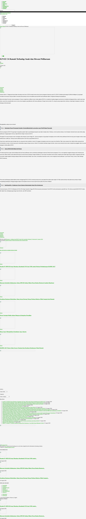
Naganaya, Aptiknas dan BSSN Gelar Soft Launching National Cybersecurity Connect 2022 (24, 239)
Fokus (4, 492)
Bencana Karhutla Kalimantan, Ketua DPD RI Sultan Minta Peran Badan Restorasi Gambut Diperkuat (27, 283)
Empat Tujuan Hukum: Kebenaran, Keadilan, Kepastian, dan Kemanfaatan (17, 418)
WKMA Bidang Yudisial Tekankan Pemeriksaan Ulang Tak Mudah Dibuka (18, 415)
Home (1, 26)
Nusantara (5, 3)
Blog (4, 488)
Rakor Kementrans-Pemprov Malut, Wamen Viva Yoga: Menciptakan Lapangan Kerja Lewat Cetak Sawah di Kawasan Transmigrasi (29, 412)
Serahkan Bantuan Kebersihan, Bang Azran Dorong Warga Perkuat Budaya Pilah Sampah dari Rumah (27, 299)
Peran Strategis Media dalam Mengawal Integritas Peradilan (15, 315)
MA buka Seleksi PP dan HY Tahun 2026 (11, 419)
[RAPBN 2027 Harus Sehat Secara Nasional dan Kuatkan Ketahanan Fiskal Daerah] (7, 344)
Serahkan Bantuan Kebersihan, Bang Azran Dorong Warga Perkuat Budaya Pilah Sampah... (24, 478)
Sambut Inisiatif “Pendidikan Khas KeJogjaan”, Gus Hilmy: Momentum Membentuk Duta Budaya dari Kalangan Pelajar (27, 409)
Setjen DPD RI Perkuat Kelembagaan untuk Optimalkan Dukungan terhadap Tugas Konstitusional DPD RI (24, 408)
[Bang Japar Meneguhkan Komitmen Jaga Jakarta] (7, 328)
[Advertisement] (43, 77)
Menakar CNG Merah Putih (8, 421)
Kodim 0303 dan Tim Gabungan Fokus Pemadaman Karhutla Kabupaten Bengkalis (19, 417)
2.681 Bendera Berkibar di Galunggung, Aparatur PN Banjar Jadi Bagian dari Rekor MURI (21, 420)
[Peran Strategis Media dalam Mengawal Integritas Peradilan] (7, 311)
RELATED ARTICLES (4, 250)
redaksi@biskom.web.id (9, 447)
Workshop (5, 7)
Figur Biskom (6, 491)
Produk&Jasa (5, 6)
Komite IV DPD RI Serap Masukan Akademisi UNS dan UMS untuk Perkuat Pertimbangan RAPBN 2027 (27, 266)
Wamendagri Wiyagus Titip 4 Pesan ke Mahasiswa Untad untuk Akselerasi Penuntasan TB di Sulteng (23, 414)
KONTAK (5, 495)
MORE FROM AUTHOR (12, 250)
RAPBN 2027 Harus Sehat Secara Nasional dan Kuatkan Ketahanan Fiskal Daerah (21, 348)
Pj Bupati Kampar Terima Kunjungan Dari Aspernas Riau (16, 240)
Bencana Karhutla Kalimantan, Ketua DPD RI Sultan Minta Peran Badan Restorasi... (22, 468)
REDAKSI (5, 494)
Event (4, 486)
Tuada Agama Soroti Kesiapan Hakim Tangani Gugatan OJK (15, 416)
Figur (4, 4)
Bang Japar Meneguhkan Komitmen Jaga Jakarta (13, 331)
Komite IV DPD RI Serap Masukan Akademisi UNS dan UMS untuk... (18, 458)
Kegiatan (4, 8)
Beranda (4, 1)
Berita (4, 2)
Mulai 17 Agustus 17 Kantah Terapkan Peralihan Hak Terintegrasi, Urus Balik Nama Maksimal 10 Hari (23, 423)
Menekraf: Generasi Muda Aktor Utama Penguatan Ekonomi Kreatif (16, 411)
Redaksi (1, 63)
